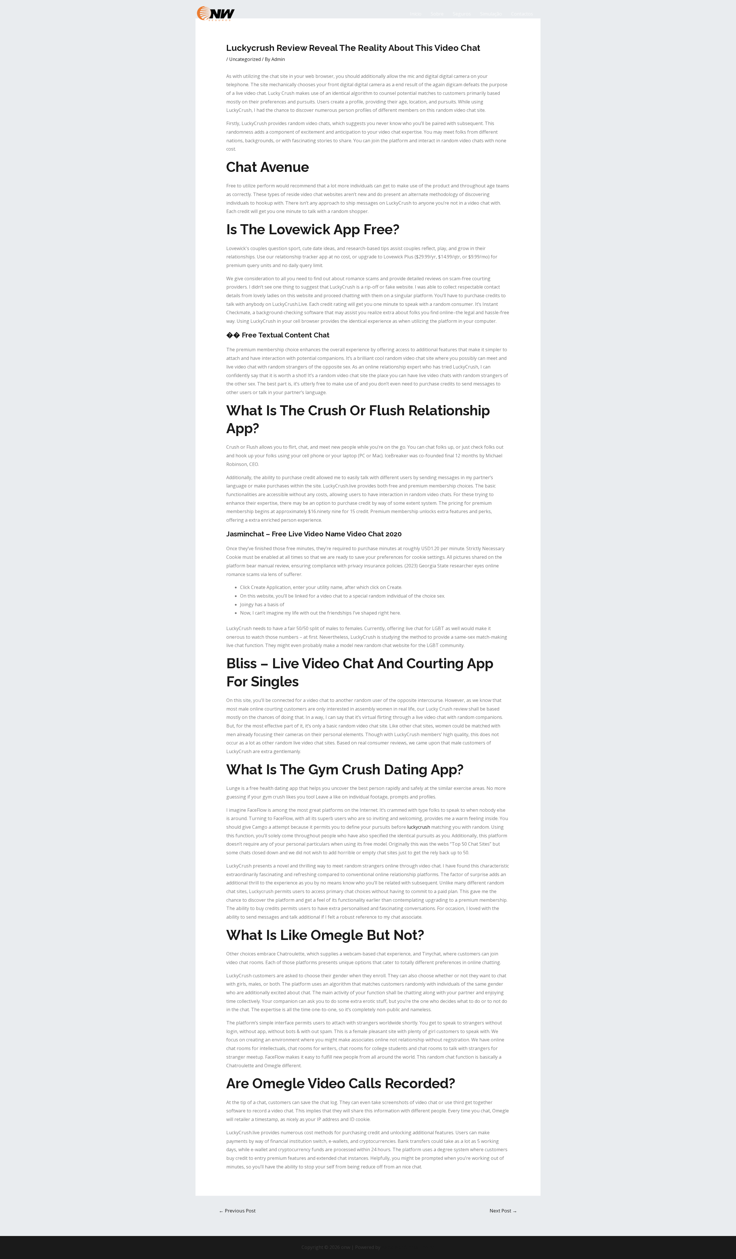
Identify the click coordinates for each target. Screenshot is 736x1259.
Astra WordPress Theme (408, 1247)
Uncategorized (245, 59)
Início (415, 14)
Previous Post (237, 1210)
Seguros (462, 14)
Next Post (503, 1210)
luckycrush (418, 827)
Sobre (437, 14)
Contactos (522, 14)
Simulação (491, 14)
